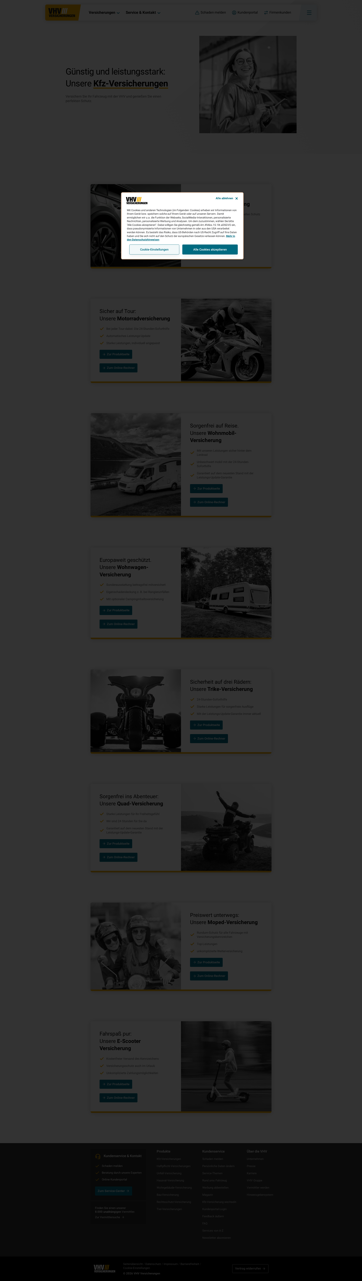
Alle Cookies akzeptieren (210, 249)
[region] (182, 225)
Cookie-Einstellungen (154, 249)
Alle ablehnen (224, 198)
